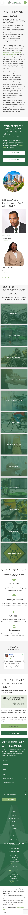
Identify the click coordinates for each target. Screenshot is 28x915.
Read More (5, 240)
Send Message (9, 799)
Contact (14, 835)
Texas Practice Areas (14, 818)
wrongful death (13, 56)
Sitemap (5, 909)
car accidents (6, 52)
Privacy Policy (20, 907)
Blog (14, 832)
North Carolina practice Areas (14, 822)
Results (14, 828)
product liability (13, 54)
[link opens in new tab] (10, 870)
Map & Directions (14, 863)
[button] (2, 2)
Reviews (14, 825)
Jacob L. (11, 655)
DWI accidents (14, 52)
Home (14, 811)
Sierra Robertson (6, 278)
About (14, 815)
